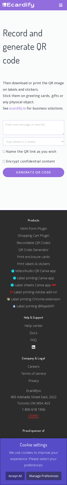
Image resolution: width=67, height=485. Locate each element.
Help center (34, 325)
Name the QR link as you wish (31, 151)
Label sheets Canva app (33, 285)
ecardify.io (17, 108)
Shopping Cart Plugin (33, 235)
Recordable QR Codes (33, 242)
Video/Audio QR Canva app (35, 271)
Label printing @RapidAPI (35, 306)
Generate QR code (33, 172)
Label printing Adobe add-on (35, 292)
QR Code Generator (33, 249)
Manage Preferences (43, 476)
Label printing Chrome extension (35, 299)
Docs (33, 333)
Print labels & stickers (33, 264)
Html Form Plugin (33, 228)
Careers (33, 366)
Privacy (33, 380)
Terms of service (33, 373)
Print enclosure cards (33, 257)
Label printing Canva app (35, 278)
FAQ (33, 340)
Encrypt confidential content (30, 161)
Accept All (15, 476)
